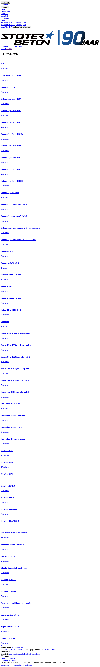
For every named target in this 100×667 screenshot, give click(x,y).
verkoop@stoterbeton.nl (21, 27)
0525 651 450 (6, 27)
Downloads (13, 46)
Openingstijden (20, 22)
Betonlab (12, 654)
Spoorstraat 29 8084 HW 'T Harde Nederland (13, 648)
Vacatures (5, 22)
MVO (11, 22)
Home (3, 49)
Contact (21, 46)
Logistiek (28, 654)
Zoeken (9, 49)
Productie (20, 654)
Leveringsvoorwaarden (10, 665)
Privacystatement (25, 665)
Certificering (36, 654)
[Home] (50, 44)
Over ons (5, 46)
